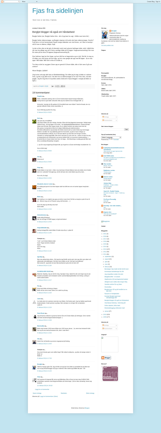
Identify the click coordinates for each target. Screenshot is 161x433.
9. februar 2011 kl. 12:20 (44, 293)
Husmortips (108, 287)
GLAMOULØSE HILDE (44, 271)
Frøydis (39, 96)
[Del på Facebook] (62, 86)
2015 (105, 244)
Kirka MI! (106, 201)
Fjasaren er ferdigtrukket (112, 293)
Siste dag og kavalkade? (110, 213)
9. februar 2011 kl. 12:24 (44, 307)
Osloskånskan (41, 215)
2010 (105, 314)
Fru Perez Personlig (110, 199)
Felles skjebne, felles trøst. (112, 305)
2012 (105, 251)
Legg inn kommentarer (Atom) (49, 396)
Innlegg (106, 117)
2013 (105, 249)
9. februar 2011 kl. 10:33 (44, 209)
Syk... (105, 207)
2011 (105, 254)
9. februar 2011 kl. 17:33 (44, 358)
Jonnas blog (107, 183)
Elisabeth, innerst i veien (44, 184)
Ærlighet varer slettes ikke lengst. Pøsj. (116, 282)
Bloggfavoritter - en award (112, 276)
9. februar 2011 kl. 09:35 (44, 151)
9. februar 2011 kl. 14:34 (44, 343)
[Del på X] (60, 86)
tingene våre (107, 212)
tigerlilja (39, 257)
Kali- (38, 118)
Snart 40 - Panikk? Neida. (111, 191)
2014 (105, 246)
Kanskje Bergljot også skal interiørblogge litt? (112, 296)
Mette (39, 196)
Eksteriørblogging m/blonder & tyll (115, 308)
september (108, 256)
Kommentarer (108, 120)
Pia (38, 286)
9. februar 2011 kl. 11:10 (44, 251)
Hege (39, 167)
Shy (38, 339)
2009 (105, 317)
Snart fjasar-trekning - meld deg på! (115, 303)
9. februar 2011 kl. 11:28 (44, 265)
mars (106, 264)
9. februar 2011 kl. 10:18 (44, 191)
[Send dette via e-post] (56, 86)
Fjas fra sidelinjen (57, 10)
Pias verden (107, 164)
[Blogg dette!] (58, 86)
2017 (105, 239)
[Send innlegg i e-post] (52, 86)
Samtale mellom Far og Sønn (113, 284)
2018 (105, 236)
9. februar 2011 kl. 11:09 (44, 233)
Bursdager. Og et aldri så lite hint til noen (117, 269)
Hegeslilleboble (42, 227)
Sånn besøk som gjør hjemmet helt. (113, 151)
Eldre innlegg (90, 393)
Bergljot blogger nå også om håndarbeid (117, 300)
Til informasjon (107, 172)
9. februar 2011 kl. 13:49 (44, 320)
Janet (39, 298)
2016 (105, 241)
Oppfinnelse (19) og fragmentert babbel (116, 279)
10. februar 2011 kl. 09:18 (44, 385)
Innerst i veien (108, 177)
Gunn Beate (41, 313)
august (107, 259)
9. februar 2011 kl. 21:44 (44, 371)
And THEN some (109, 156)
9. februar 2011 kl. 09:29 (44, 112)
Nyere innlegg (37, 393)
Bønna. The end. (108, 165)
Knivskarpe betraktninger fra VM (114, 271)
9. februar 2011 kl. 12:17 (44, 280)
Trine (38, 377)
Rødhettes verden (109, 170)
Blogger (87, 408)
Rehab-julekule (107, 178)
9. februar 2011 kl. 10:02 (44, 178)
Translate (116, 139)
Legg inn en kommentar (42, 389)
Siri (38, 157)
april (106, 261)
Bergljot (39, 364)
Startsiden (64, 393)
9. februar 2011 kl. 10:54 (44, 222)
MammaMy (40, 326)
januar (107, 311)
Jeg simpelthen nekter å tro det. (114, 274)
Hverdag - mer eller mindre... (112, 205)
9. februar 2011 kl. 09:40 (44, 162)
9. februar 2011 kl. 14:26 (44, 333)
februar (107, 266)
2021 (105, 234)
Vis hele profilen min (107, 45)
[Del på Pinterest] (64, 86)
